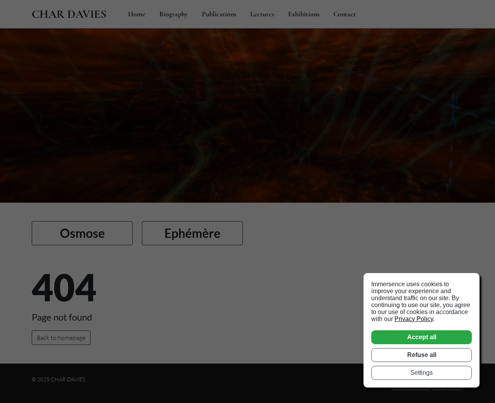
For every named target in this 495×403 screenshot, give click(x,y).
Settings (421, 372)
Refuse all (421, 355)
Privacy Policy (413, 319)
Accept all (421, 337)
